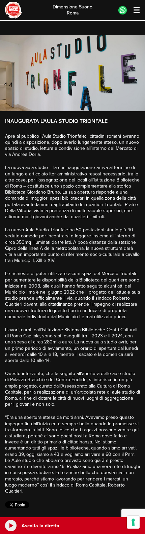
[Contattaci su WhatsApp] (122, 10)
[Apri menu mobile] (133, 10)
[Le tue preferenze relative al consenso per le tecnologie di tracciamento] (133, 522)
